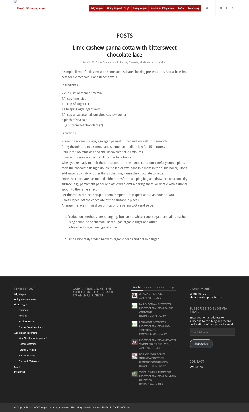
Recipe (123, 62)
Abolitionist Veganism (25, 332)
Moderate (145, 62)
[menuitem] (97, 8)
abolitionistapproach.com (206, 297)
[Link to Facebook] (226, 8)
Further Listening (27, 349)
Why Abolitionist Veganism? (33, 338)
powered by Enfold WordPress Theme (112, 407)
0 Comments (107, 62)
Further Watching (27, 344)
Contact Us (196, 366)
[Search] (207, 8)
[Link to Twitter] (221, 8)
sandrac (161, 62)
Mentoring (19, 371)
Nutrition (23, 310)
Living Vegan (20, 304)
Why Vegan (20, 294)
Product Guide (26, 321)
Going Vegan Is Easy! (25, 299)
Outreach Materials (29, 361)
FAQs (17, 366)
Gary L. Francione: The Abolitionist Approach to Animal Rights (93, 292)
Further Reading (27, 355)
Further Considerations (31, 327)
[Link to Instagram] (232, 8)
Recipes (23, 315)
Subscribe (201, 343)
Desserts (133, 62)
